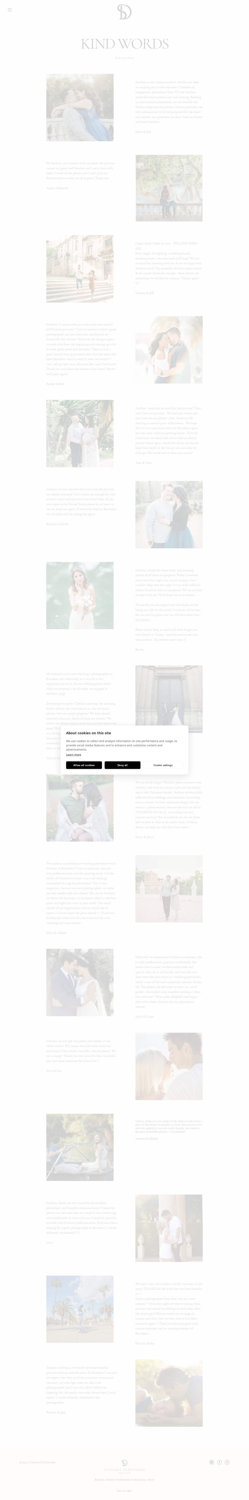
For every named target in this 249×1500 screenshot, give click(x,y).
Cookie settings (163, 765)
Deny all (122, 765)
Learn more (73, 754)
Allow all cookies (84, 765)
